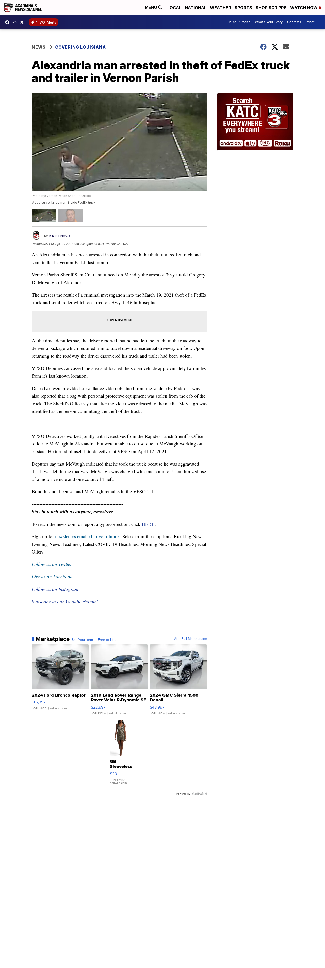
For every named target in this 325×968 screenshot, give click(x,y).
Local (174, 7)
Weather (220, 7)
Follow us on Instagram (55, 589)
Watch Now (304, 7)
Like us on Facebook (52, 576)
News (39, 47)
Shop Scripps (271, 7)
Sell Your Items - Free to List (94, 640)
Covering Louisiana (80, 47)
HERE (148, 524)
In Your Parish (239, 22)
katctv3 (8, 22)
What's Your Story (269, 22)
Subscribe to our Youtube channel (65, 601)
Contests (294, 22)
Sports (243, 7)
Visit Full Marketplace (190, 639)
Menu (151, 7)
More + (312, 22)
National (195, 7)
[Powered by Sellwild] (199, 794)
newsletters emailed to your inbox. (88, 536)
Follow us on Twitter (52, 564)
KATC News (59, 236)
